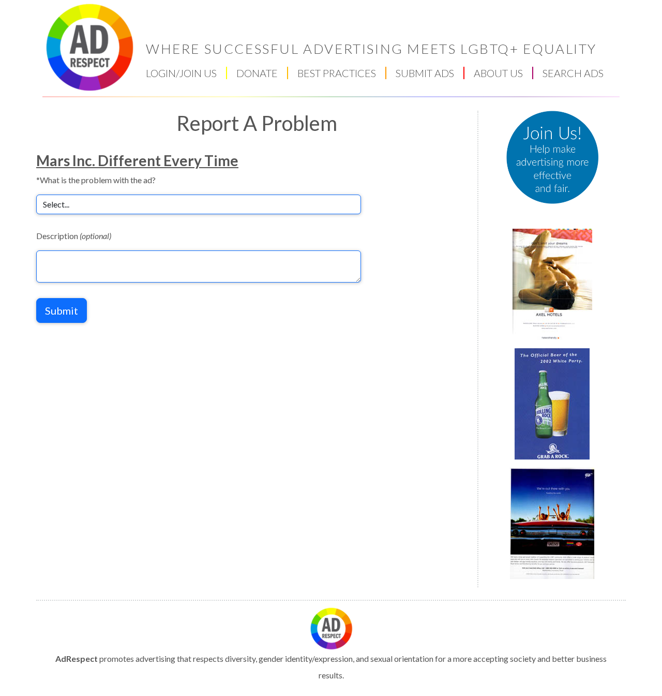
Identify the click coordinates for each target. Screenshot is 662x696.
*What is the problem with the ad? (96, 180)
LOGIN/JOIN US (181, 73)
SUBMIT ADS (425, 73)
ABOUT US (498, 73)
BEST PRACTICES (336, 73)
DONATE (257, 73)
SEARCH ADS (573, 73)
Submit (61, 310)
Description (73, 236)
